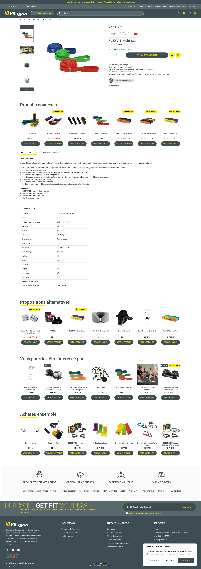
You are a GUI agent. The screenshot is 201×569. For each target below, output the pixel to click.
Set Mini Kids (170, 331)
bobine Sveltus (100, 443)
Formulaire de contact (115, 547)
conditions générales (153, 513)
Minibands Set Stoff (77, 134)
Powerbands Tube (77, 444)
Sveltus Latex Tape (124, 443)
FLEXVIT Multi (124, 387)
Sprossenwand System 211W (30, 389)
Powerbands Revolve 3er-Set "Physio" (77, 389)
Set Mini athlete (124, 134)
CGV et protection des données (118, 543)
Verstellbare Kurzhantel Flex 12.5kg (170, 389)
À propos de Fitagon (144, 6)
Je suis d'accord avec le (145, 513)
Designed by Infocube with (17, 566)
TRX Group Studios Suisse (70, 533)
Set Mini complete (147, 134)
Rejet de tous (154, 560)
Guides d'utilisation (114, 540)
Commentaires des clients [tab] (49, 152)
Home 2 (100, 387)
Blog (165, 6)
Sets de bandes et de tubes (46, 20)
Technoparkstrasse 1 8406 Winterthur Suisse (172, 533)
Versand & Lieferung (114, 533)
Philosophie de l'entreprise (70, 529)
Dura (53, 331)
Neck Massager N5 (100, 331)
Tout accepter (185, 560)
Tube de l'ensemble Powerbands (170, 444)
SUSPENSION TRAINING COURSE (147, 389)
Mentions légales (67, 536)
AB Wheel (124, 331)
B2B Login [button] (131, 6)
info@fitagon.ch (30, 6)
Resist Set (53, 134)
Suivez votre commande (177, 6)
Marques (158, 6)
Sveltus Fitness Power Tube (147, 444)
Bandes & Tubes (31, 20)
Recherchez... (66, 13)
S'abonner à (186, 507)
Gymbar (30, 443)
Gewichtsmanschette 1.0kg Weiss (31, 332)
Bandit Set (30, 134)
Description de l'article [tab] (28, 152)
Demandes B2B (113, 529)
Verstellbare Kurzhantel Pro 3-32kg (54, 389)
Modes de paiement (114, 536)
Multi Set (59, 20)
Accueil (22, 20)
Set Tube (53, 443)
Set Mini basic (170, 134)
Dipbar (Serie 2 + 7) (147, 331)
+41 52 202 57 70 (14, 6)
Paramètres (170, 560)
